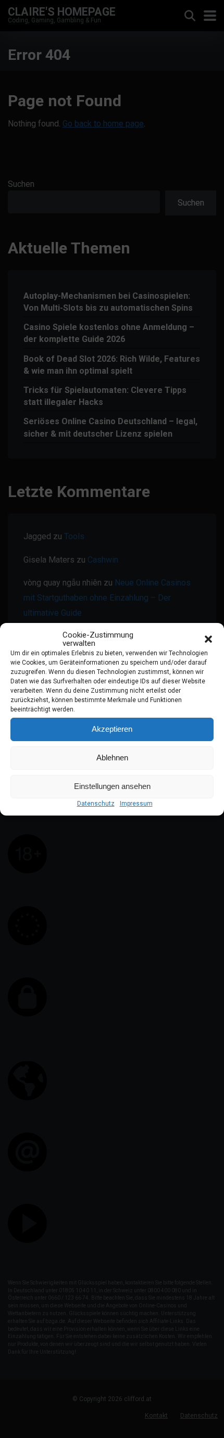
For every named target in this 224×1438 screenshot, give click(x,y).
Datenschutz (96, 803)
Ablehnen (112, 757)
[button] (208, 639)
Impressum (136, 803)
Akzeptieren (112, 728)
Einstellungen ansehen (112, 786)
